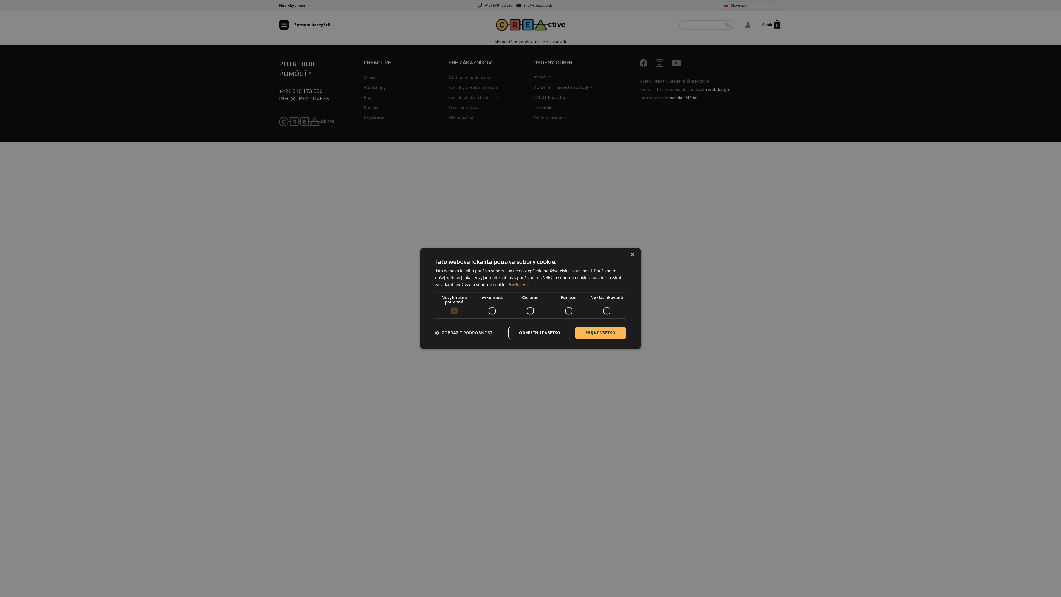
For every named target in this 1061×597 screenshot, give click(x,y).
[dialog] (530, 298)
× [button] (632, 255)
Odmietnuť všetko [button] (539, 332)
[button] (464, 333)
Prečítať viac (519, 284)
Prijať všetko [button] (600, 332)
